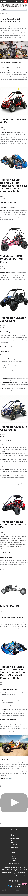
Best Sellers (14, 855)
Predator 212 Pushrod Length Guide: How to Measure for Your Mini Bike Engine (14, 870)
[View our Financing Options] (14, 886)
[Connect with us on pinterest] (18, 881)
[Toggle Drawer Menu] (1, 1)
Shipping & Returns (14, 847)
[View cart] (25, 1)
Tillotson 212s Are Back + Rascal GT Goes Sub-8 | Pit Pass (14, 867)
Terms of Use (14, 840)
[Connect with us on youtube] (10, 881)
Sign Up (21, 1)
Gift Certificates (14, 844)
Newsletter (14, 858)
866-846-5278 (5, 1)
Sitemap (14, 849)
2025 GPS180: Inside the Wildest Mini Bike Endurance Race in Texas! (14, 873)
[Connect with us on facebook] (12, 881)
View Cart (14, 860)
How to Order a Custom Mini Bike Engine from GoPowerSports (14, 875)
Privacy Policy (14, 842)
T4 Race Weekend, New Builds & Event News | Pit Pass (14, 866)
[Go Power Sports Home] (14, 5)
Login (17, 1)
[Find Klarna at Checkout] (14, 884)
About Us (14, 856)
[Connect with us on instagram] (15, 881)
